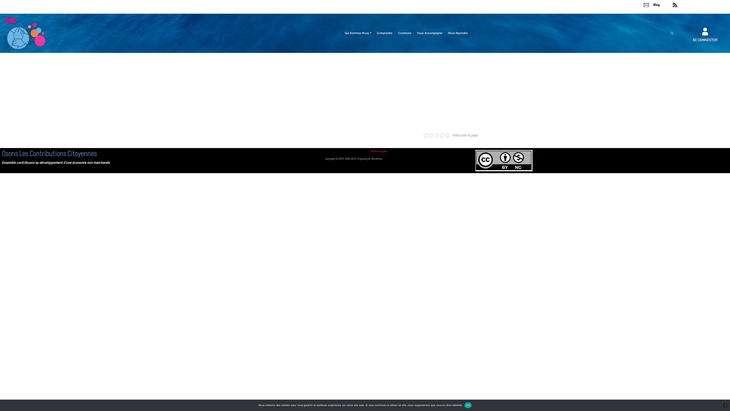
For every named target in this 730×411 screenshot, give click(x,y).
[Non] (725, 405)
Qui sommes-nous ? (358, 33)
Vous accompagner (429, 33)
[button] (672, 33)
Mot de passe (330, 85)
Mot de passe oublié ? (365, 124)
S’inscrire (387, 113)
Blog (656, 4)
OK (468, 405)
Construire (404, 33)
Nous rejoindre (458, 33)
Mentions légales (379, 151)
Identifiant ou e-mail (334, 68)
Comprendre (384, 33)
